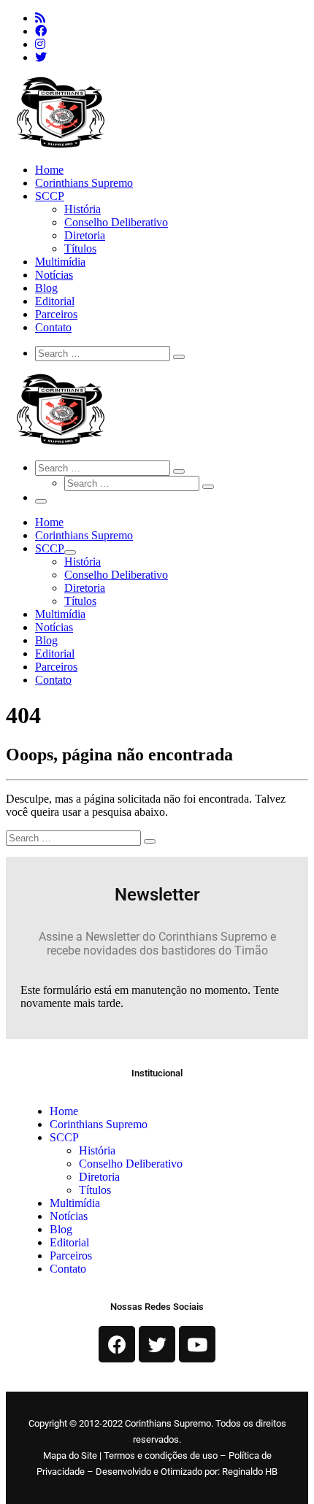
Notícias (69, 1216)
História (97, 1150)
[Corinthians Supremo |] (60, 145)
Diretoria (99, 1177)
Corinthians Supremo (99, 1124)
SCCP (64, 1137)
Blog (61, 1229)
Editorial (69, 1242)
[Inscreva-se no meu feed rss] (40, 18)
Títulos (95, 1190)
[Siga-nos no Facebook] (41, 31)
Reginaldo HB (249, 1471)
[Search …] (179, 357)
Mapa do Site (70, 1455)
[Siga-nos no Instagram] (40, 44)
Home (64, 1111)
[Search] (104, 353)
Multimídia (75, 1203)
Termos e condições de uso (161, 1455)
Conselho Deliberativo (131, 1163)
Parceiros (71, 1255)
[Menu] (41, 501)
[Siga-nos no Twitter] (41, 57)
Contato (68, 1268)
